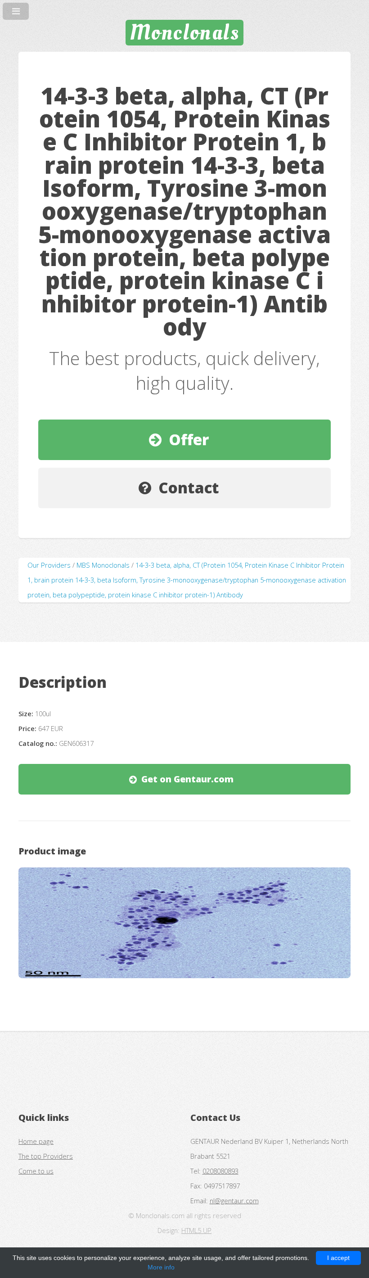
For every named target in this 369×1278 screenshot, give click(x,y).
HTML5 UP (196, 1230)
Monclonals (184, 32)
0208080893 (220, 1170)
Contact (188, 488)
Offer (189, 439)
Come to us (36, 1170)
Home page (36, 1141)
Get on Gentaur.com (187, 779)
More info (161, 1267)
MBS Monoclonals (103, 564)
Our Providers (49, 564)
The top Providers (45, 1156)
